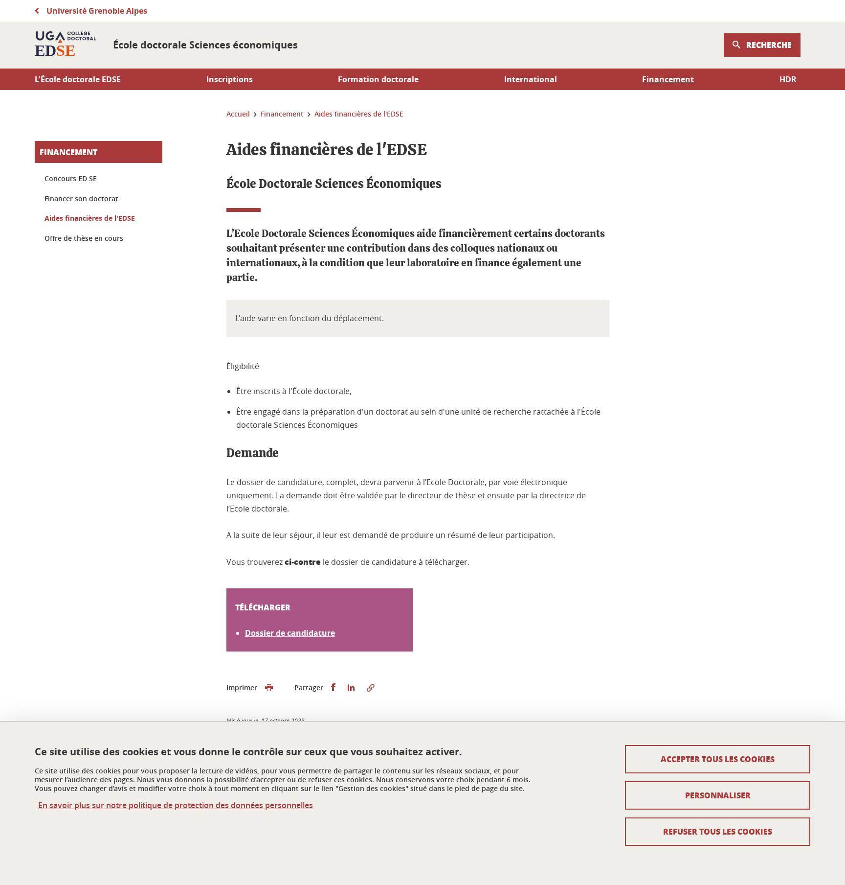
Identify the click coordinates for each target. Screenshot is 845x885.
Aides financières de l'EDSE (89, 218)
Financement (68, 152)
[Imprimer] (269, 688)
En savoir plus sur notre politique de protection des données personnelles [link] (175, 805)
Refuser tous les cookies (717, 831)
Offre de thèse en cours (83, 238)
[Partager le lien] (371, 688)
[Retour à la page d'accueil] (66, 45)
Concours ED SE (70, 178)
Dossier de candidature (290, 633)
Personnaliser (718, 795)
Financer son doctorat (81, 198)
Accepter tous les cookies (718, 759)
